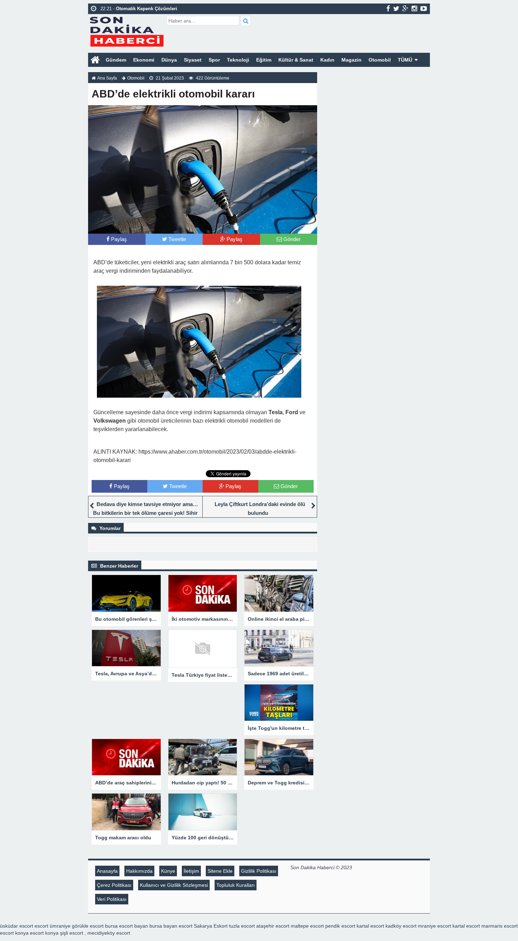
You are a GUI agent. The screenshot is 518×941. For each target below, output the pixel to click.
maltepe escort (307, 926)
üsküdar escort (16, 926)
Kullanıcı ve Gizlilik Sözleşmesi (174, 885)
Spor (214, 60)
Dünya (169, 60)
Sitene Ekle (220, 871)
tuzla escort (242, 926)
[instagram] (414, 8)
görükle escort (88, 926)
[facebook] (388, 8)
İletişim (191, 871)
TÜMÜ (405, 60)
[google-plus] (405, 8)
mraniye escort (434, 926)
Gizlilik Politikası (258, 871)
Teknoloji (238, 60)
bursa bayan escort (170, 926)
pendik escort (340, 926)
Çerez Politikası (114, 885)
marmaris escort (499, 926)
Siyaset (193, 60)
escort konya (14, 933)
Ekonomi (143, 60)
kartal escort (370, 926)
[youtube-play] (423, 8)
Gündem (116, 60)
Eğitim (263, 60)
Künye (168, 871)
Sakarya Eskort (211, 926)
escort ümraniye (52, 926)
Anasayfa (107, 871)
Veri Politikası (112, 899)
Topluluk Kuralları (235, 885)
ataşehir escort (272, 926)
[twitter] (396, 8)
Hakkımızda (139, 871)
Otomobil (380, 60)
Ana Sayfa (107, 78)
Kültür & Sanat (295, 60)
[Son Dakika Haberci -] (126, 30)
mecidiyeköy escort (108, 933)
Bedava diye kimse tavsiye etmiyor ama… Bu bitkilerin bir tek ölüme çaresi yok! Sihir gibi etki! (145, 513)
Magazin (351, 60)
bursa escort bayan (126, 926)
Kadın (327, 60)
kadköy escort (401, 926)
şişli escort (71, 933)
